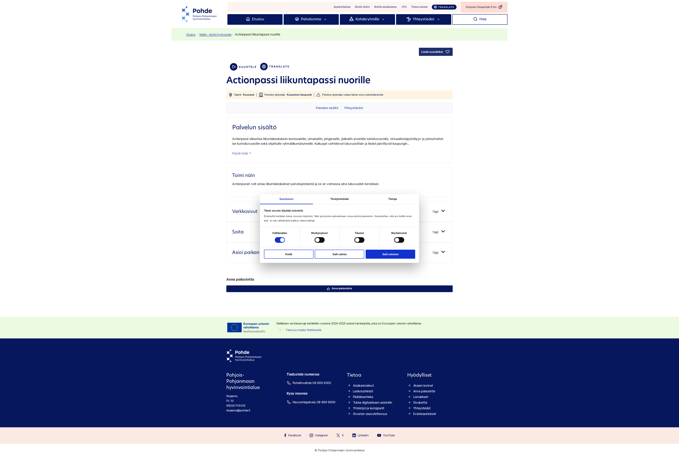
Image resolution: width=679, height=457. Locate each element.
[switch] (320, 240)
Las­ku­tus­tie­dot (363, 391)
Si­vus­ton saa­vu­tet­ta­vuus (370, 414)
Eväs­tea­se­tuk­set (424, 414)
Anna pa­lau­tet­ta (342, 288)
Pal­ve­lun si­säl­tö (327, 108)
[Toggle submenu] (325, 19)
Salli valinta (339, 254)
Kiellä (288, 254)
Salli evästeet (390, 254)
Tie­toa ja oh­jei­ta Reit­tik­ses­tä (303, 330)
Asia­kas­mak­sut (363, 385)
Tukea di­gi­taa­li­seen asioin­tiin (372, 402)
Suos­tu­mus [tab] (286, 198)
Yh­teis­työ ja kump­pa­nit (368, 408)
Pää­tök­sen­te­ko (363, 397)
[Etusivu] (248, 19)
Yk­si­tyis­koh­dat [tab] (339, 198)
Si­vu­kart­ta (420, 402)
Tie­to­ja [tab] (392, 198)
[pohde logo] (199, 14)
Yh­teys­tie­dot (353, 108)
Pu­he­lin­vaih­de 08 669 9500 (312, 383)
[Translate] (444, 7)
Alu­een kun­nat (423, 385)
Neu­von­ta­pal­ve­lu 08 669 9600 (314, 402)
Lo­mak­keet (420, 397)
